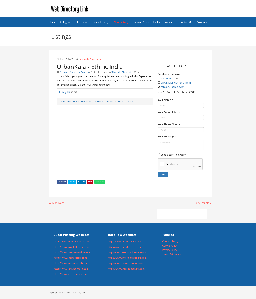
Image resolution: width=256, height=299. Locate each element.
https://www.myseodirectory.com (126, 263)
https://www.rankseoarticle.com (70, 268)
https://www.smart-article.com (70, 257)
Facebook (62, 181)
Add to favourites (104, 101)
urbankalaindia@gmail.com (176, 82)
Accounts (202, 22)
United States (165, 78)
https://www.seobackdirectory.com (127, 252)
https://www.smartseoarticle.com (71, 252)
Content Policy (170, 241)
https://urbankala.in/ (172, 87)
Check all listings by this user (75, 101)
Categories (66, 22)
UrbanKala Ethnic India (90, 59)
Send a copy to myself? (173, 154)
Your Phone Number (170, 124)
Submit (163, 174)
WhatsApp (99, 181)
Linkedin (81, 181)
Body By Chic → (203, 203)
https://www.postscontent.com (70, 274)
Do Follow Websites (164, 22)
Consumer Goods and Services (74, 72)
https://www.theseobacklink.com (71, 241)
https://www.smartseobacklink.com (127, 257)
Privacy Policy (169, 250)
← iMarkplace (56, 203)
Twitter (72, 181)
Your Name (165, 100)
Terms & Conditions (173, 254)
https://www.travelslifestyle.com (71, 247)
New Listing (121, 22)
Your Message (167, 136)
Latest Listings (101, 22)
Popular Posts (141, 22)
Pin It (90, 181)
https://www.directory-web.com (125, 247)
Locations (82, 22)
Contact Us (186, 22)
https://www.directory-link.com (125, 241)
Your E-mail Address (170, 112)
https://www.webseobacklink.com (126, 268)
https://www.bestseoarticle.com (70, 263)
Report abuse (125, 101)
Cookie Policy (169, 245)
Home (52, 22)
